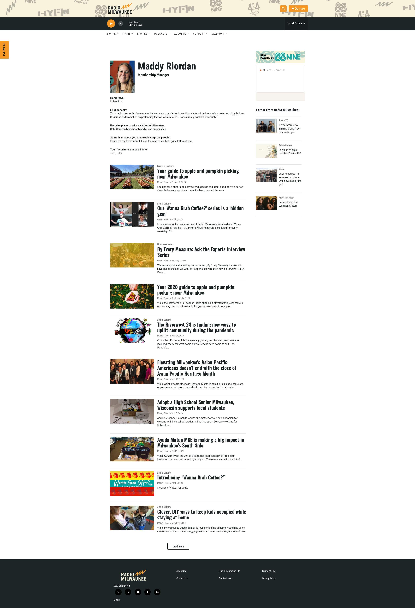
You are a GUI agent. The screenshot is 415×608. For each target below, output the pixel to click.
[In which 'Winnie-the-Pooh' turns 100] (266, 151)
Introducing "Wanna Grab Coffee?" (191, 477)
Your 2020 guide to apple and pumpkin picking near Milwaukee (195, 289)
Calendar (218, 33)
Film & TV (283, 120)
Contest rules (226, 578)
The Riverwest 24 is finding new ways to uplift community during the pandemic (196, 327)
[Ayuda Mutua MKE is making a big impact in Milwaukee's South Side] (132, 449)
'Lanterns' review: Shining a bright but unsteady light (289, 129)
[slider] (125, 23)
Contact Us (182, 578)
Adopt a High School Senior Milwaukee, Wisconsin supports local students (195, 404)
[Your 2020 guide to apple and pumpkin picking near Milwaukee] (132, 296)
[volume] (121, 23)
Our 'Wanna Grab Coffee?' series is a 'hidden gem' (200, 210)
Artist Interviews (286, 197)
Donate (300, 8)
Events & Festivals (165, 166)
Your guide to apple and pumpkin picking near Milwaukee (198, 173)
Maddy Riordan (164, 182)
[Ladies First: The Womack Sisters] (266, 203)
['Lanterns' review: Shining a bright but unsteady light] (266, 126)
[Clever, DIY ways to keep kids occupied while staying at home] (132, 518)
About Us (181, 571)
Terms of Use (269, 571)
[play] (111, 23)
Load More (178, 546)
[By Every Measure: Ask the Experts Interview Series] (132, 255)
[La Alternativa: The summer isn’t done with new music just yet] (266, 175)
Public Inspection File (229, 571)
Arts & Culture (164, 203)
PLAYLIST (4, 49)
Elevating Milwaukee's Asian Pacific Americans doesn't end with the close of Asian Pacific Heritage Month (196, 367)
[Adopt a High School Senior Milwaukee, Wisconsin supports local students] (132, 411)
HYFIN (126, 33)
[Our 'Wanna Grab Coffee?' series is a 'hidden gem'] (132, 214)
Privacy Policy (269, 578)
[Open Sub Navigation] (118, 33)
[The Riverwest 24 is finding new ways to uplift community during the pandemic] (132, 330)
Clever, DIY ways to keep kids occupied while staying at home (201, 514)
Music (281, 169)
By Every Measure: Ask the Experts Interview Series (201, 251)
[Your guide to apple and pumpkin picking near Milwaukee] (132, 177)
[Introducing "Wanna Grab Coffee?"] (132, 483)
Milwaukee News (165, 244)
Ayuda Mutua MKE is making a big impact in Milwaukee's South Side (200, 442)
